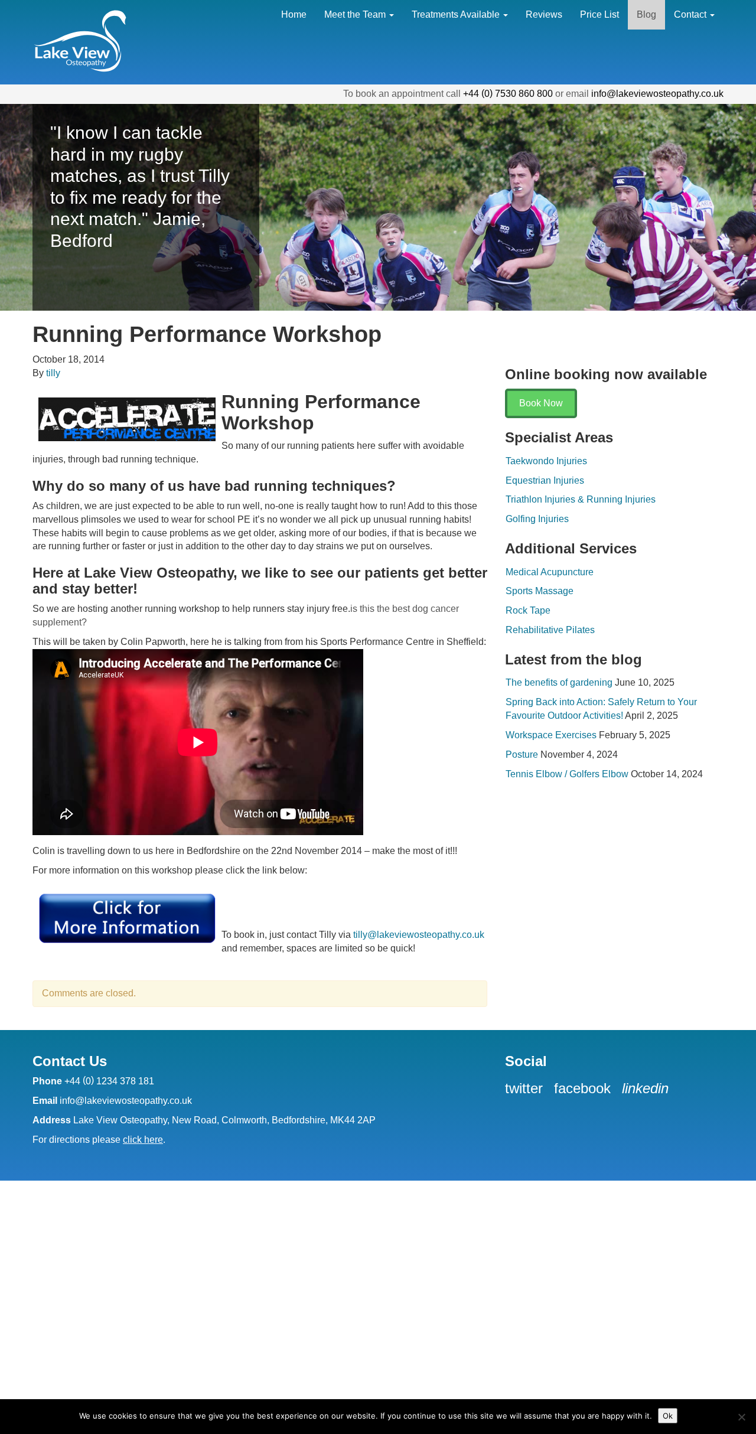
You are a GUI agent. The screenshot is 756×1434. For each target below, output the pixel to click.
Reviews (544, 14)
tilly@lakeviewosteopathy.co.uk (418, 935)
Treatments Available (457, 14)
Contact (691, 14)
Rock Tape (528, 610)
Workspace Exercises (551, 735)
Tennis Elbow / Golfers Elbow (567, 774)
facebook (584, 1088)
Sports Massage (539, 591)
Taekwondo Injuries (546, 461)
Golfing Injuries (537, 519)
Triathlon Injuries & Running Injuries (581, 499)
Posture (522, 754)
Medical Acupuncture (550, 572)
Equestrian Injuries (545, 480)
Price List (599, 14)
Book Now (541, 403)
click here (143, 1140)
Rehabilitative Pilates (550, 630)
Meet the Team (356, 14)
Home (294, 14)
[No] (741, 1417)
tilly (53, 373)
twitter (526, 1088)
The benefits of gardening (559, 682)
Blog (646, 14)
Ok (668, 1415)
